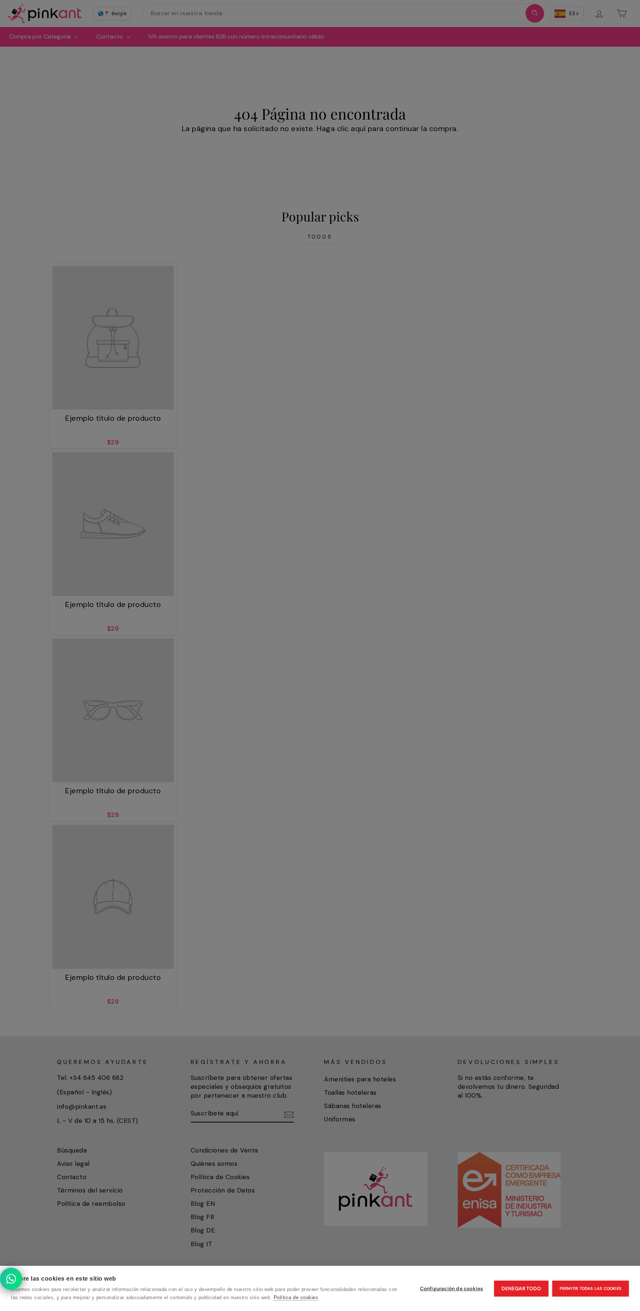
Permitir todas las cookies (590, 1288)
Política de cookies (296, 1297)
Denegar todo (521, 1288)
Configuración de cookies (451, 1288)
